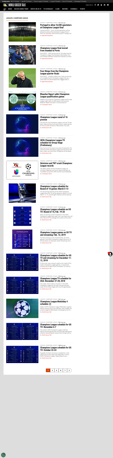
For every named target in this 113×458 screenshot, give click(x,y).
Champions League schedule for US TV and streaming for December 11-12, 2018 (56, 258)
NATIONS (65, 9)
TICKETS (82, 9)
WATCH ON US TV (36, 9)
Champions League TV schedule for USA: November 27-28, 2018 (55, 279)
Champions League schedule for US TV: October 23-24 (55, 348)
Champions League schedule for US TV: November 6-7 (55, 325)
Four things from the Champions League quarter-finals (54, 72)
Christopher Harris (47, 105)
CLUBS (57, 9)
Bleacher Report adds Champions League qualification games (54, 95)
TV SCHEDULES (48, 9)
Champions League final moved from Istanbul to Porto (54, 49)
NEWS (10, 9)
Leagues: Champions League (48, 22)
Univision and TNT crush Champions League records (56, 164)
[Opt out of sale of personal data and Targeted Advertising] (3, 455)
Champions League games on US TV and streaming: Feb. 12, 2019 (56, 233)
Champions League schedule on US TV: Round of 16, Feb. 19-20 (55, 210)
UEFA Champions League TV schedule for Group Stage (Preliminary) (52, 142)
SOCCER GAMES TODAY (21, 9)
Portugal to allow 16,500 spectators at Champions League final (56, 26)
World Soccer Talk (46, 128)
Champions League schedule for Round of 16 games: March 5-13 (54, 187)
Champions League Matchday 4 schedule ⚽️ (54, 302)
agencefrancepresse (47, 35)
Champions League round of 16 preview (54, 118)
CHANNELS (73, 9)
